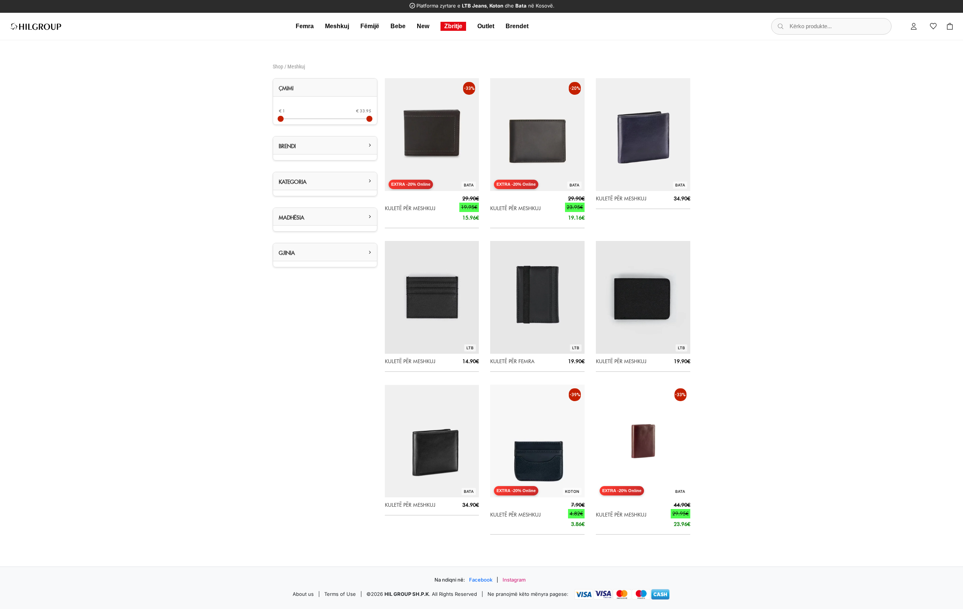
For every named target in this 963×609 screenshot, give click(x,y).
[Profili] (914, 26)
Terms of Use (340, 594)
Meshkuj (337, 26)
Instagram (514, 580)
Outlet (485, 26)
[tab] (325, 88)
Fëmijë (369, 26)
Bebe (398, 26)
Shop (278, 67)
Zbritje (453, 26)
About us (303, 594)
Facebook (480, 580)
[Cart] (950, 26)
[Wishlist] (933, 26)
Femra (305, 26)
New (423, 26)
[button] (325, 145)
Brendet (517, 26)
